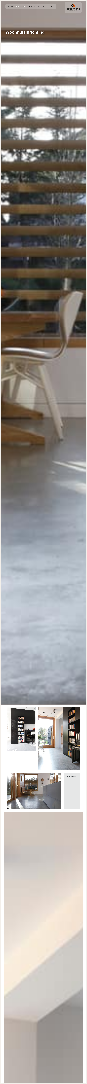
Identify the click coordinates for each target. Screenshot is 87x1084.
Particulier (20, 6)
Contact (51, 6)
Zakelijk (10, 6)
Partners (41, 6)
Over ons (31, 6)
